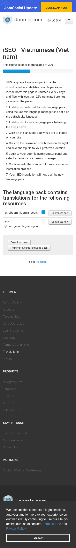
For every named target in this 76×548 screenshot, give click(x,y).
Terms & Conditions (16, 344)
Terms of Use (52, 524)
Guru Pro (8, 403)
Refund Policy (12, 302)
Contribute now (60, 213)
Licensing (9, 337)
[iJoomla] (22, 20)
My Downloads (12, 440)
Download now (19, 242)
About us (9, 309)
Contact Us (10, 447)
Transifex (41, 261)
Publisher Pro (11, 410)
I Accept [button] (38, 537)
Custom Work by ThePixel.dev (22, 470)
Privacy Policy (16, 528)
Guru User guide (13, 323)
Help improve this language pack (29, 247)
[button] (27, 528)
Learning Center (13, 330)
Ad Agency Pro (12, 382)
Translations (11, 351)
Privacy (7, 359)
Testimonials (11, 316)
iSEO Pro (8, 396)
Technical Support (15, 433)
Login (56, 20)
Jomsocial (10, 389)
